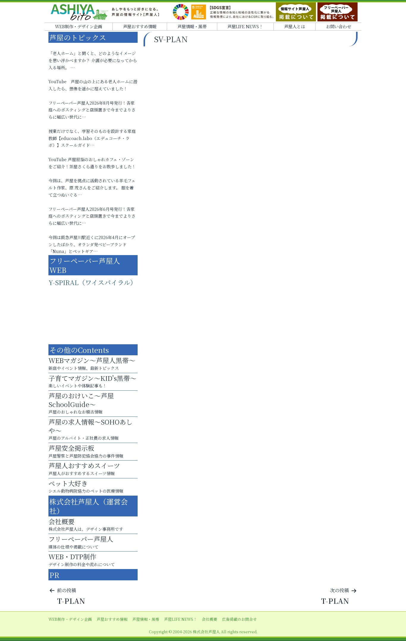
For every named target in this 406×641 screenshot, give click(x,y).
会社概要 (209, 619)
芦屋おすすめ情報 (139, 26)
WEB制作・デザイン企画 (78, 26)
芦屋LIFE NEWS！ (245, 26)
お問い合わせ (338, 26)
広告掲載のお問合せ (239, 619)
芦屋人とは (294, 26)
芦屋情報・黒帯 (192, 26)
